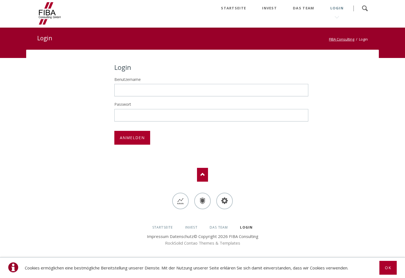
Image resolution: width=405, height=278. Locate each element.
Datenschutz (182, 236)
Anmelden (132, 137)
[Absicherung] (202, 201)
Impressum (158, 236)
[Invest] (180, 201)
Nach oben (202, 175)
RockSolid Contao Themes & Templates (202, 243)
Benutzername (127, 79)
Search (364, 8)
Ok (388, 267)
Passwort (122, 104)
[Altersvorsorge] (224, 201)
